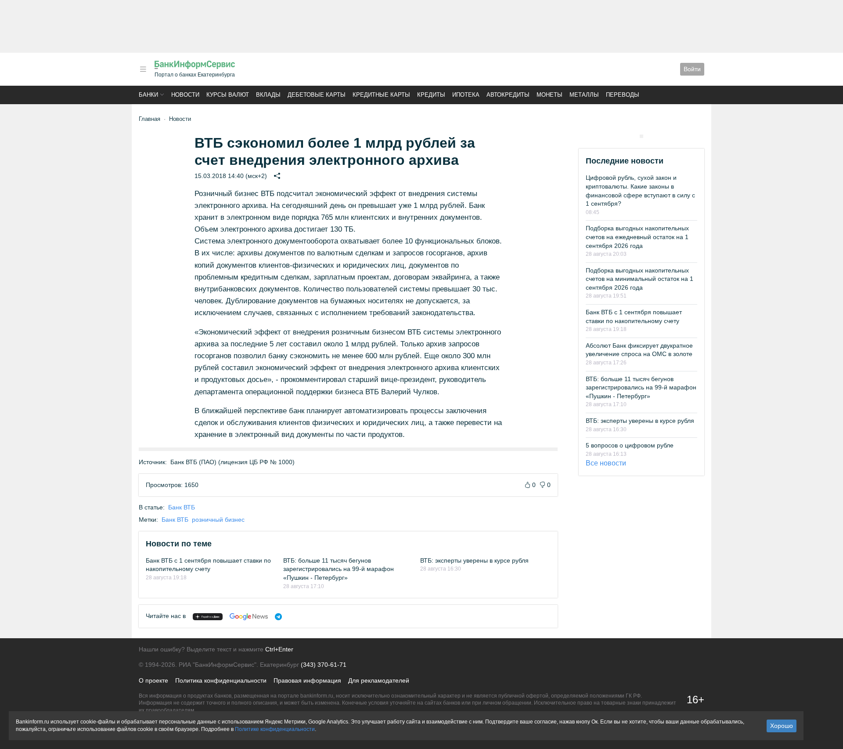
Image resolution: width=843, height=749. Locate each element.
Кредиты (431, 94)
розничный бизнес (218, 519)
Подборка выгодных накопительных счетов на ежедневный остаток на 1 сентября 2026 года (637, 237)
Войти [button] (692, 69)
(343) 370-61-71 (323, 664)
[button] (143, 69)
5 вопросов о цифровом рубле (630, 445)
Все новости (606, 463)
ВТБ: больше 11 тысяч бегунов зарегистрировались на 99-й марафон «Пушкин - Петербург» (338, 569)
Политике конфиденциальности (275, 729)
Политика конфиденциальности (221, 680)
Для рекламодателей (378, 680)
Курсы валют (227, 94)
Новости (185, 94)
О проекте (153, 680)
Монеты (549, 94)
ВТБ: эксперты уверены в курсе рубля (474, 560)
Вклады (268, 94)
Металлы (584, 94)
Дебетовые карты (317, 94)
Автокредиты (508, 94)
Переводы (622, 94)
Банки (148, 94)
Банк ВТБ (181, 507)
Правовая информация (307, 680)
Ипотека (465, 94)
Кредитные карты (381, 94)
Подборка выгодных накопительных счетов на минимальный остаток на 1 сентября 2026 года (639, 279)
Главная (149, 119)
